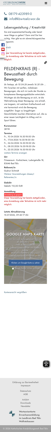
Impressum (25, 385)
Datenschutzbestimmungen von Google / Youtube (25, 248)
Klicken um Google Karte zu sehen (25, 262)
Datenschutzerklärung (18, 255)
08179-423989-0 (20, 13)
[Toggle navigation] (46, 3)
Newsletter (25, 406)
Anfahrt (25, 399)
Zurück (7, 47)
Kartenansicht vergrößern (15, 292)
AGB (25, 394)
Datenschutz (25, 391)
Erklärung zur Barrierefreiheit (25, 382)
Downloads (25, 402)
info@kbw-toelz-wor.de (24, 18)
